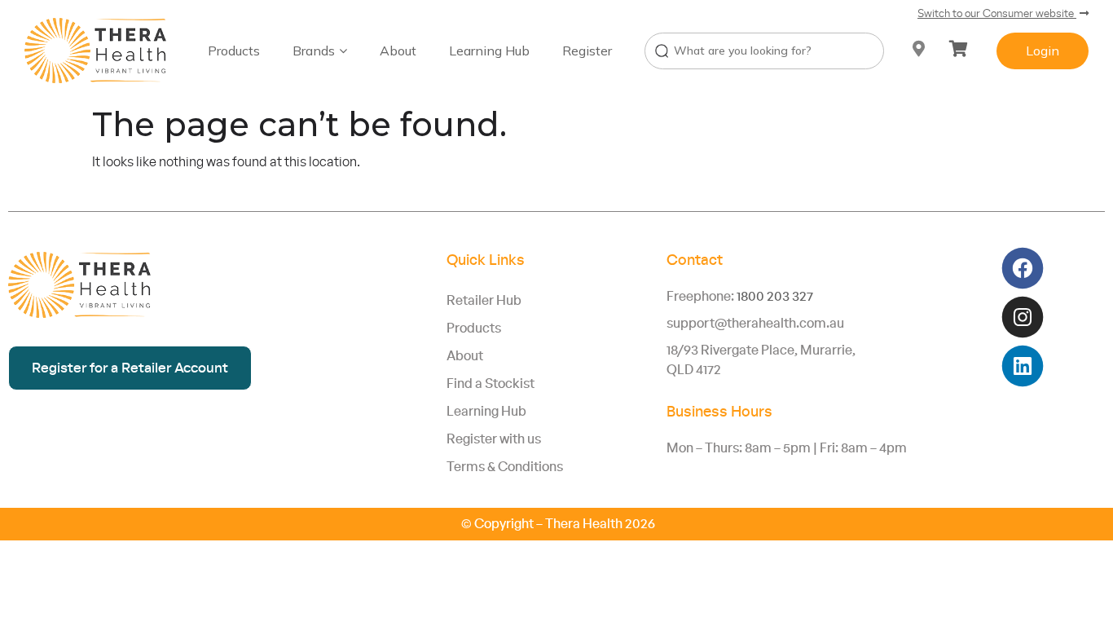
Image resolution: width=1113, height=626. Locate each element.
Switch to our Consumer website (996, 14)
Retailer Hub (484, 300)
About (398, 50)
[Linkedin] (1023, 366)
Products (234, 50)
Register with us (494, 439)
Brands (314, 50)
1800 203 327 (775, 296)
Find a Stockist (491, 383)
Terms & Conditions (505, 467)
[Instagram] (1023, 317)
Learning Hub (489, 50)
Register (587, 50)
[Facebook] (1023, 268)
